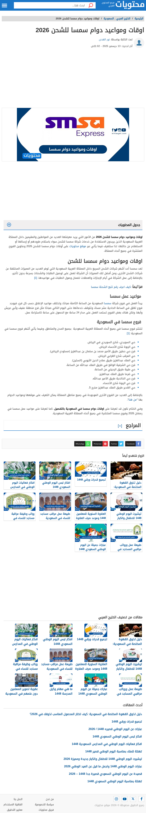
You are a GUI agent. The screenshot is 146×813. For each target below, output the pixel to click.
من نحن (50, 799)
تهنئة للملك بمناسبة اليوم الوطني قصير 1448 (113, 751)
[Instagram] (116, 799)
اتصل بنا (18, 799)
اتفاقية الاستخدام (13, 804)
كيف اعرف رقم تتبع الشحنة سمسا (111, 286)
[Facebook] (141, 799)
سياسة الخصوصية (44, 804)
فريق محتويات (46, 810)
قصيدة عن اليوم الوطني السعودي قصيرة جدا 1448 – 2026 (105, 774)
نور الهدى (104, 39)
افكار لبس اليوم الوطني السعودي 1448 (117, 736)
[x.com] (133, 799)
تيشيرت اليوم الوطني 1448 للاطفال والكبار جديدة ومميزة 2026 (103, 759)
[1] (36, 277)
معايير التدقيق (14, 810)
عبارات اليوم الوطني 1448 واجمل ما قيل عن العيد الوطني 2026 (103, 766)
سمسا (107, 303)
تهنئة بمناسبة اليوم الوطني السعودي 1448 (114, 781)
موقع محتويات (77, 246)
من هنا (133, 399)
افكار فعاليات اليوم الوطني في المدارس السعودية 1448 (107, 744)
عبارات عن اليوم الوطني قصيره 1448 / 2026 (115, 729)
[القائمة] (4, 5)
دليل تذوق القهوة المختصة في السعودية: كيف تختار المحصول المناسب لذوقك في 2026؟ (86, 714)
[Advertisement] (73, 79)
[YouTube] (124, 799)
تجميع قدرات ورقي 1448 (127, 721)
